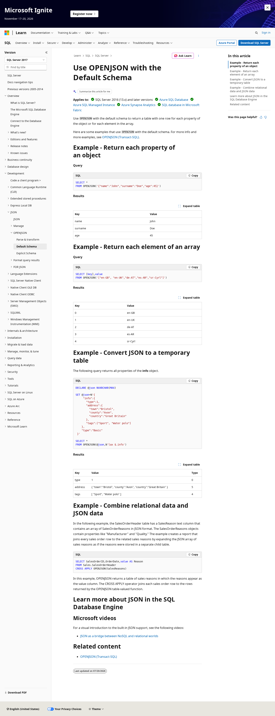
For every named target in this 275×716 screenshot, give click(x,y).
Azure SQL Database (173, 100)
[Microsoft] (6, 32)
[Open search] (256, 32)
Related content (240, 104)
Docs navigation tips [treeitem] (20, 82)
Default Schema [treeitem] (26, 246)
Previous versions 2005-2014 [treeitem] (25, 89)
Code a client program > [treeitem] (25, 180)
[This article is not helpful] (265, 117)
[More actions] (198, 56)
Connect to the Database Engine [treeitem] (25, 123)
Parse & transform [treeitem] (27, 239)
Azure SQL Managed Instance (94, 105)
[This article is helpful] (261, 117)
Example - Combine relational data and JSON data (248, 89)
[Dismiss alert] (268, 7)
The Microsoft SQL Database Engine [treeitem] (28, 112)
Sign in (266, 32)
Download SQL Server (254, 43)
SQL (87, 55)
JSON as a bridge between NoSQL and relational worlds (119, 636)
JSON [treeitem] (16, 219)
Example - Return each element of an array (244, 72)
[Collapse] (46, 52)
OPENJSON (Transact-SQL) (120, 137)
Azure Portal (227, 43)
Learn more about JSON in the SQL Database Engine (249, 97)
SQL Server (102, 55)
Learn (77, 55)
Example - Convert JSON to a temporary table (247, 81)
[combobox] (25, 60)
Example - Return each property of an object (244, 64)
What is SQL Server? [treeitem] (22, 103)
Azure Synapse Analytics (138, 105)
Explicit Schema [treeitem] (26, 253)
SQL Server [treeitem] (14, 75)
